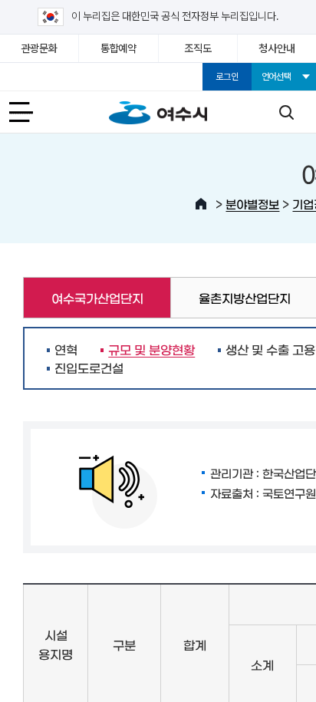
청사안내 (276, 48)
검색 (286, 112)
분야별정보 (252, 203)
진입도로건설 (88, 367)
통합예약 (118, 48)
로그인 (227, 76)
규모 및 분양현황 (147, 349)
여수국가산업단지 (83, 298)
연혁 (65, 349)
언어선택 (276, 76)
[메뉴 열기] (30, 112)
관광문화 (39, 48)
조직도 (197, 48)
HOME (200, 204)
